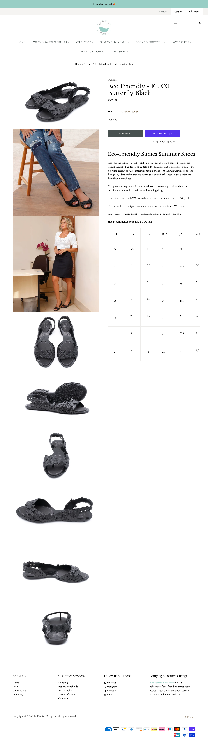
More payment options (163, 141)
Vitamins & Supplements (50, 42)
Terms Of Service (67, 694)
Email (109, 694)
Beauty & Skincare (113, 42)
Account (163, 11)
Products (87, 64)
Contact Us (64, 698)
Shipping (63, 682)
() (178, 11)
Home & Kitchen (92, 51)
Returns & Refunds (68, 686)
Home (21, 42)
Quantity (112, 119)
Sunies (112, 79)
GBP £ (188, 717)
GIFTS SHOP (83, 42)
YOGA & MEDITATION (149, 42)
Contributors (19, 690)
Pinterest (111, 682)
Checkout (194, 11)
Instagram (111, 686)
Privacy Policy (65, 690)
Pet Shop (119, 51)
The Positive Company (162, 682)
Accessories (180, 42)
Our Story (18, 694)
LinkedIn (111, 690)
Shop (15, 686)
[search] (187, 23)
